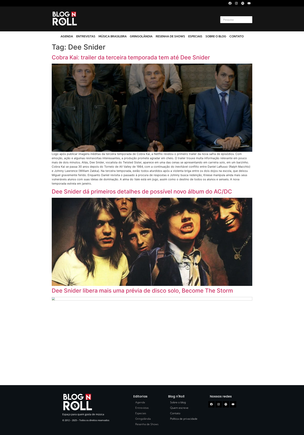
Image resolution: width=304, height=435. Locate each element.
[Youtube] (249, 3)
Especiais (195, 36)
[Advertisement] (148, 19)
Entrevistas (85, 36)
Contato (236, 36)
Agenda (67, 36)
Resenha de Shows (170, 36)
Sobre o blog (215, 36)
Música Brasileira (113, 36)
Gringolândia (141, 36)
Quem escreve (179, 407)
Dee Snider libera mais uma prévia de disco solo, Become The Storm (142, 290)
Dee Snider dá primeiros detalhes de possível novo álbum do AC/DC (142, 191)
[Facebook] (230, 3)
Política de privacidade (183, 418)
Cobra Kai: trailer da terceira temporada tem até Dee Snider (131, 57)
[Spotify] (242, 3)
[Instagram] (236, 3)
